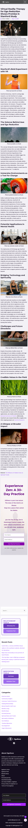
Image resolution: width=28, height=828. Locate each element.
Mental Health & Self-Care (9, 706)
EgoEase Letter (5, 769)
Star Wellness (5, 721)
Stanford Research (19, 420)
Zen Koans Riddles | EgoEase (9, 781)
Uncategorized (6, 725)
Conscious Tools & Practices (9, 701)
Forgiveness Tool (10, 631)
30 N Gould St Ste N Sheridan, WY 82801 (14, 816)
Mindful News (5, 711)
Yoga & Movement (6, 728)
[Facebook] (14, 743)
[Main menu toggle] (25, 1)
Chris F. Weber (6, 18)
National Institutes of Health (8, 416)
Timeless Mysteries (7, 723)
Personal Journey (6, 713)
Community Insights (7, 698)
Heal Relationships (6, 779)
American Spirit (6, 696)
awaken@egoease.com (14, 820)
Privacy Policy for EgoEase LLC (9, 783)
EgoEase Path (5, 771)
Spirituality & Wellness (8, 718)
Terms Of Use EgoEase (7, 785)
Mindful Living (5, 708)
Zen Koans (11, 676)
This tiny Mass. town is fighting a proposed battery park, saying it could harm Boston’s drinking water (13, 659)
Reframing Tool (11, 625)
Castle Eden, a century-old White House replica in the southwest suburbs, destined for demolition (13, 648)
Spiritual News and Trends (9, 716)
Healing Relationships (7, 703)
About (3, 775)
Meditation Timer (11, 681)
